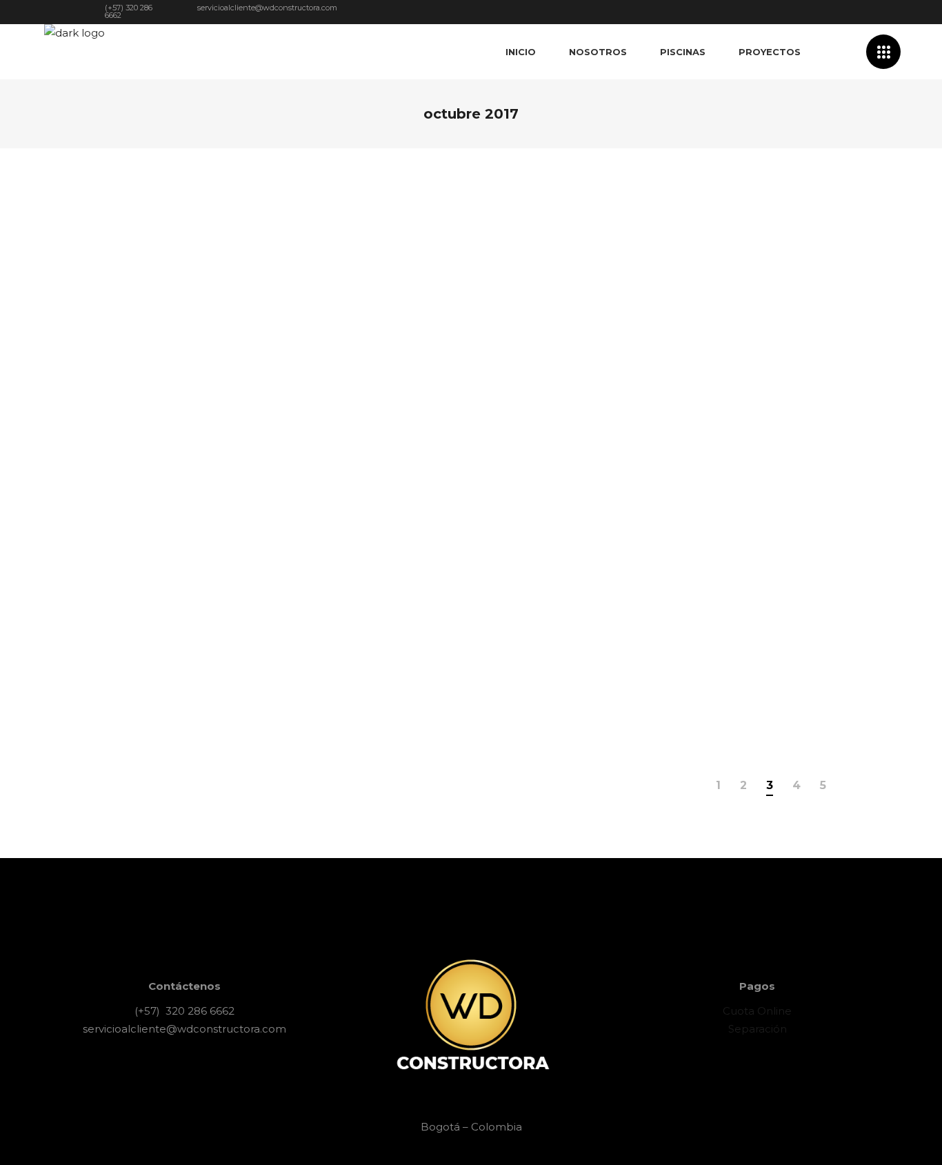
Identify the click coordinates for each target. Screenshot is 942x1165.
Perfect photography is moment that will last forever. (710, 232)
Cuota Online (757, 1010)
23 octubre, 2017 (662, 440)
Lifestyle (723, 440)
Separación (757, 1028)
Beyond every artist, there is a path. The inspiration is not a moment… (216, 232)
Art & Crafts (225, 262)
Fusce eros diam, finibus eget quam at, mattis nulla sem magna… (471, 374)
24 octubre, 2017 (158, 262)
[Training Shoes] (218, 444)
